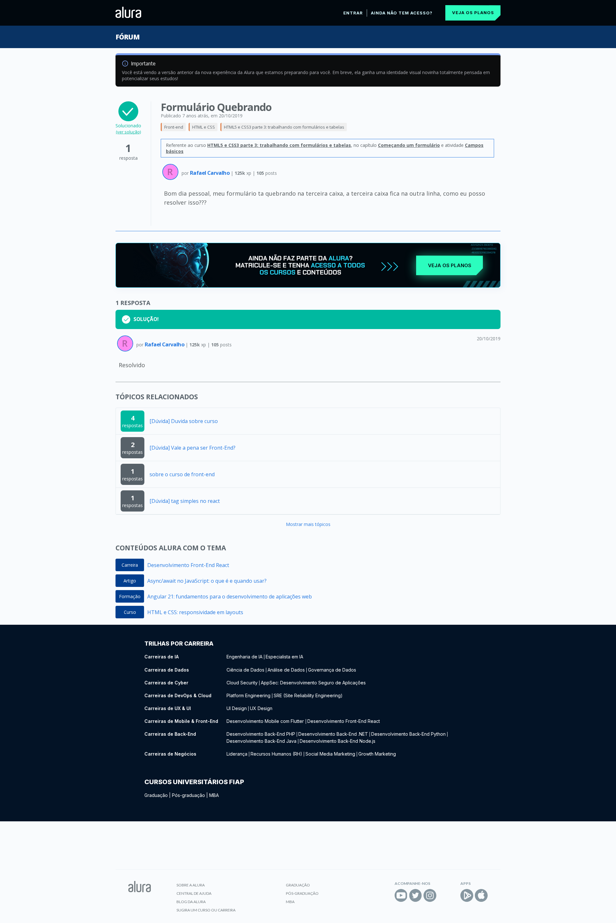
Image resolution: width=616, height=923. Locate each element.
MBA (214, 795)
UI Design (237, 708)
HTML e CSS (203, 127)
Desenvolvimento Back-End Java (261, 741)
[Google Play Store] (466, 895)
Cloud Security (242, 682)
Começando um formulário (409, 145)
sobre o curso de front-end (182, 474)
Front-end (173, 127)
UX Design (261, 708)
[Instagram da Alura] (430, 895)
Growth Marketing (377, 754)
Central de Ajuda (193, 893)
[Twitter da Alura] (415, 895)
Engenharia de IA (244, 656)
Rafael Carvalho (210, 172)
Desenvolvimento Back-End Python (408, 734)
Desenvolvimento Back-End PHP (261, 734)
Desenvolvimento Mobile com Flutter (266, 721)
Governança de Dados (332, 670)
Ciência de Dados (245, 670)
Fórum (128, 36)
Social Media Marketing (330, 754)
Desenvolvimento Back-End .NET (333, 734)
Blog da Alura (191, 901)
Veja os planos (473, 12)
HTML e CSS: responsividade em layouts (195, 612)
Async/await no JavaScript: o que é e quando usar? (207, 580)
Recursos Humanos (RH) (276, 754)
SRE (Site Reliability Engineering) (308, 695)
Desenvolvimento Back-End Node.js (337, 741)
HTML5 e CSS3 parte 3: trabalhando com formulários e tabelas (284, 127)
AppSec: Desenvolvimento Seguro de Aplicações (313, 682)
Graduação (156, 795)
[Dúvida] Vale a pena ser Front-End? (192, 447)
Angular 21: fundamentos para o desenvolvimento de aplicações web (229, 596)
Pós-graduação (188, 795)
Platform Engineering (248, 695)
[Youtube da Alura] (401, 895)
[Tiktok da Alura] (444, 895)
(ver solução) (128, 132)
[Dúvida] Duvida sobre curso (184, 421)
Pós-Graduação (302, 893)
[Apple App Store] (481, 895)
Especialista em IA (284, 656)
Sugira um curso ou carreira (205, 910)
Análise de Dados (286, 670)
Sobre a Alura (190, 885)
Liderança (237, 754)
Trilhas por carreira (178, 643)
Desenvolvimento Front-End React (188, 565)
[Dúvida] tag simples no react (185, 500)
